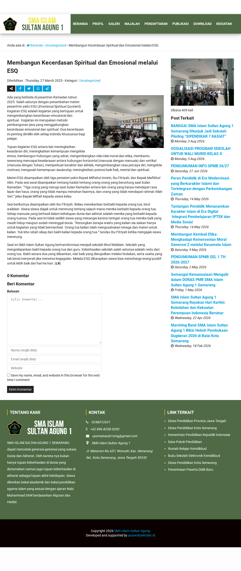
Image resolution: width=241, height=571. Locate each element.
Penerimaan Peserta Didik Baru (190, 469)
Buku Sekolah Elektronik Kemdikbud (194, 456)
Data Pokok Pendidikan (185, 442)
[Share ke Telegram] (47, 88)
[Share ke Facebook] (20, 88)
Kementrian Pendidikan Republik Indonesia (199, 435)
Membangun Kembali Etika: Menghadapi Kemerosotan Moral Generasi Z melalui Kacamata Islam (201, 239)
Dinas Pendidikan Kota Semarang (192, 428)
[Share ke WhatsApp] (38, 88)
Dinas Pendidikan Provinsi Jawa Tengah (197, 421)
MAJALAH (132, 24)
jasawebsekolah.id (141, 535)
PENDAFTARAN (156, 24)
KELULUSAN (41, 43)
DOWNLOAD (202, 24)
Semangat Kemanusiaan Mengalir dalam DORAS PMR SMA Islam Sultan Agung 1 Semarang (200, 279)
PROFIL (98, 24)
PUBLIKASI (180, 24)
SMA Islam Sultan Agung (132, 531)
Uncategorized (89, 80)
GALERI (114, 24)
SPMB (7, 43)
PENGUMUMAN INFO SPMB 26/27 (200, 166)
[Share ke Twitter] (29, 88)
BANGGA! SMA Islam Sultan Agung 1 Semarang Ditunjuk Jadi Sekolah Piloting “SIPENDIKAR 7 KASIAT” (202, 131)
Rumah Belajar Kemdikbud (187, 449)
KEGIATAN (224, 24)
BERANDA (80, 24)
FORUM (22, 43)
